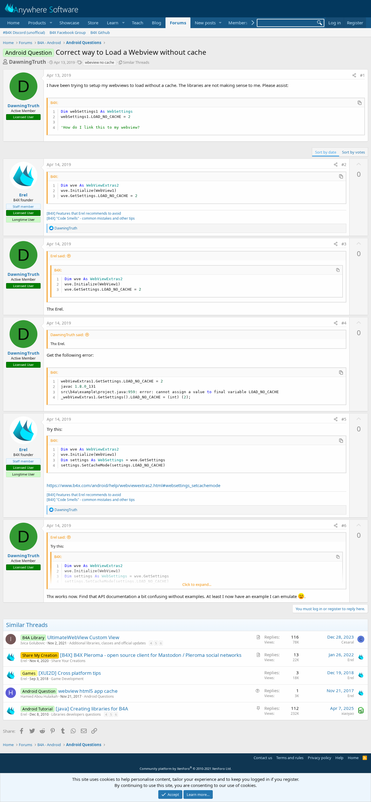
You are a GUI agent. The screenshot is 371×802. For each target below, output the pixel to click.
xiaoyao (347, 713)
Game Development (67, 678)
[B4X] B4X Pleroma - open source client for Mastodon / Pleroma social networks (150, 655)
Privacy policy (319, 757)
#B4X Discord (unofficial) (24, 32)
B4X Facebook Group (68, 32)
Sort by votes (353, 152)
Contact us (263, 757)
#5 (343, 419)
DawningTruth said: (67, 334)
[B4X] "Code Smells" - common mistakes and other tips (91, 218)
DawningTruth (27, 61)
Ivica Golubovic (33, 643)
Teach (137, 22)
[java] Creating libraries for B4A (92, 708)
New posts (205, 22)
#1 (362, 75)
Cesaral (347, 642)
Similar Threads (136, 62)
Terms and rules (289, 757)
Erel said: (58, 255)
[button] (39, 22)
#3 (343, 244)
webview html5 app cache (88, 691)
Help (339, 757)
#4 (343, 323)
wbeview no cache (99, 62)
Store (93, 22)
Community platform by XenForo (186, 768)
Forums (178, 22)
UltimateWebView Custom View (83, 637)
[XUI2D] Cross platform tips (70, 673)
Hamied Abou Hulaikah (39, 696)
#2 (343, 164)
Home (13, 22)
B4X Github (100, 32)
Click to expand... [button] (196, 584)
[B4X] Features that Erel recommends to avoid (84, 213)
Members (238, 22)
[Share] (354, 75)
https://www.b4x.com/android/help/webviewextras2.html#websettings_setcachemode (133, 485)
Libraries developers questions (76, 714)
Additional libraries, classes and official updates (107, 643)
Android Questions (99, 696)
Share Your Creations (68, 660)
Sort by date (325, 152)
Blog (156, 22)
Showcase (69, 22)
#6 (343, 525)
